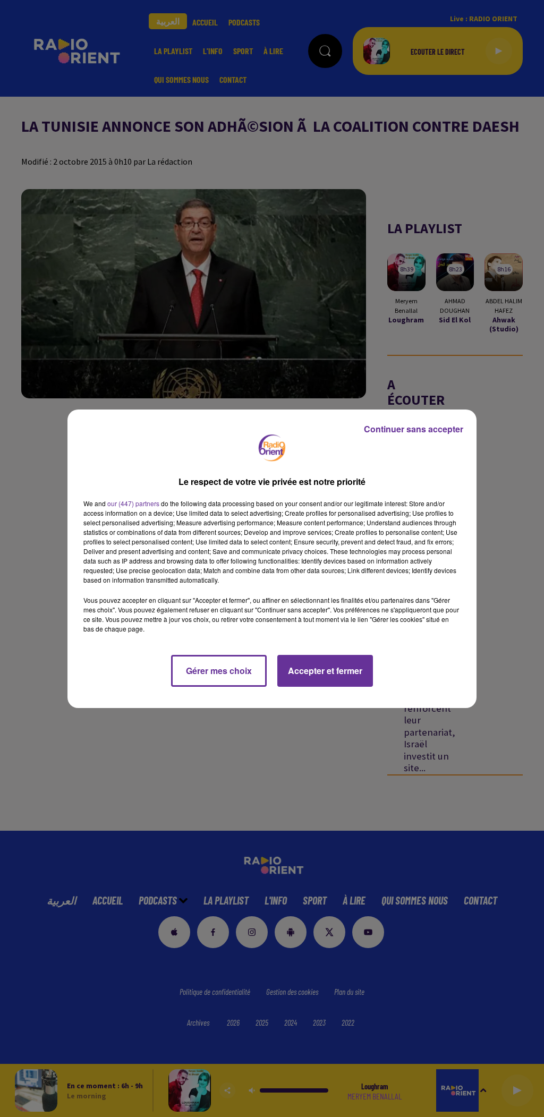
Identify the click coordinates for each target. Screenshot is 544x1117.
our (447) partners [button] (133, 503)
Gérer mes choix (219, 670)
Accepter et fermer (325, 670)
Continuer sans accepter (413, 429)
